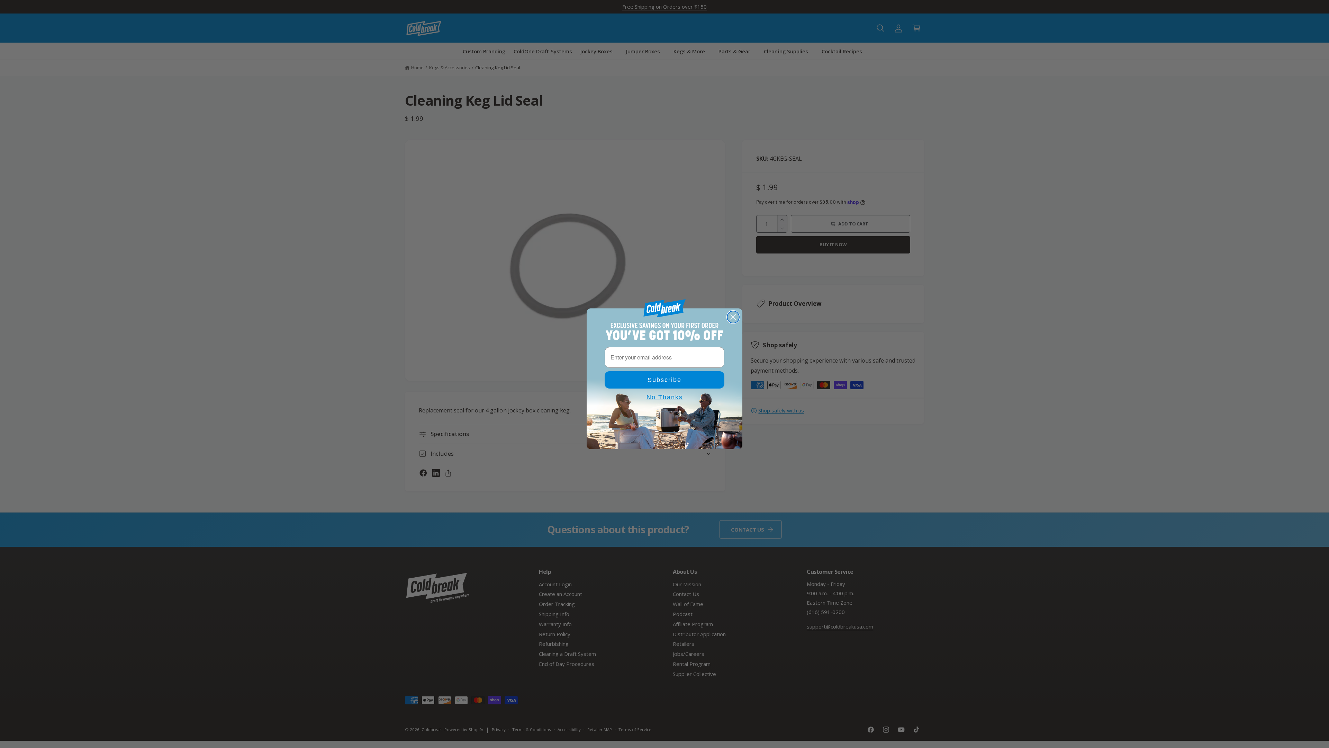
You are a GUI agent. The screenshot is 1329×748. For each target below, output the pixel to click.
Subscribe (664, 379)
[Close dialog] (733, 317)
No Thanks (665, 397)
